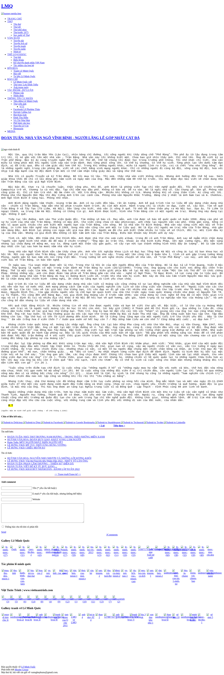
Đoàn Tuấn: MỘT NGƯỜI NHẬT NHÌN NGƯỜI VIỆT (35, 442)
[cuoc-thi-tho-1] (202, 622)
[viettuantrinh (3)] (8, 601)
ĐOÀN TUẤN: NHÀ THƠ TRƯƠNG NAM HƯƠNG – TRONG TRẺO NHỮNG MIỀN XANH (56, 436)
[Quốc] (14, 549)
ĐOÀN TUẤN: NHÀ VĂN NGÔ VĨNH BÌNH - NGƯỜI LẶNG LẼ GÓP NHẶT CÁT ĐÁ (70, 138)
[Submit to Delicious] (12, 422)
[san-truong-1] (150, 576)
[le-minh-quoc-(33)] (133, 555)
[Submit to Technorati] (132, 422)
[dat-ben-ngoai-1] (74, 576)
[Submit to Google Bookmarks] (79, 422)
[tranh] (133, 614)
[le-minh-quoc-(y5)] (99, 555)
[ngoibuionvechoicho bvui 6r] (165, 619)
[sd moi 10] (176, 617)
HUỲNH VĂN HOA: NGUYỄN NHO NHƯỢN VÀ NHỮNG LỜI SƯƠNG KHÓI (49, 458)
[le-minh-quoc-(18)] (193, 555)
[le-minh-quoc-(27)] (5, 555)
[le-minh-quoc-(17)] (65, 555)
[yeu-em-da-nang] (210, 576)
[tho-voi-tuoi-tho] (108, 576)
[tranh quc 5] (56, 617)
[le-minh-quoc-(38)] (176, 555)
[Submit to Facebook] (52, 422)
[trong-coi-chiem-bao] (193, 581)
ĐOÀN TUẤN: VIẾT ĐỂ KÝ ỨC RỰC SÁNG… (32, 466)
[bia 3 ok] (142, 617)
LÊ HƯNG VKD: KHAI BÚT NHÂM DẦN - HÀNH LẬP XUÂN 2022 (43, 469)
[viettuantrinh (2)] (119, 601)
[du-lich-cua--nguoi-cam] (133, 581)
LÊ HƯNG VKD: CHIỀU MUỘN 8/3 (26, 447)
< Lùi (102, 425)
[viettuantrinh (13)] (102, 601)
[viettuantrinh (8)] (42, 601)
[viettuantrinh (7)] (110, 601)
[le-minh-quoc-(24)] (56, 555)
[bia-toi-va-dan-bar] (31, 576)
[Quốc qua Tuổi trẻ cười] (150, 557)
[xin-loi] (91, 573)
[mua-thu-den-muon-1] (5, 578)
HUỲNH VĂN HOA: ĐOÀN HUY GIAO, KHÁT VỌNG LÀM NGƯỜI (44, 439)
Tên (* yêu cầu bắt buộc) (44, 488)
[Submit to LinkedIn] (174, 422)
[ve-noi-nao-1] (125, 576)
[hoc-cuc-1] (65, 573)
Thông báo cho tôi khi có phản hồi (21, 526)
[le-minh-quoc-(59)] (74, 555)
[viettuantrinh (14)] (33, 601)
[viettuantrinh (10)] (84, 601)
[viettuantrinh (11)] (93, 601)
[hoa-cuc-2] (39, 573)
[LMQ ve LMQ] (74, 622)
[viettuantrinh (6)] (25, 601)
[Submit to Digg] (32, 422)
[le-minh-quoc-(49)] (82, 555)
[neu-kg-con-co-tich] (142, 576)
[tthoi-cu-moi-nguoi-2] (116, 576)
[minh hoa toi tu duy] (193, 620)
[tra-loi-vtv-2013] (91, 552)
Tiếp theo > (119, 425)
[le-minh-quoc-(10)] (125, 555)
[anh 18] (39, 617)
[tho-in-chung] (184, 576)
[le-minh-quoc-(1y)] (116, 555)
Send (3, 532)
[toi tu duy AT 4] (91, 620)
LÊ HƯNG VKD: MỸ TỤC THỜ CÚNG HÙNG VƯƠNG (36, 445)
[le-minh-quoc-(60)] (167, 555)
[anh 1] (116, 617)
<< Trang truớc (62, 474)
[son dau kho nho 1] (150, 622)
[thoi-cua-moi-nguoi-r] (82, 578)
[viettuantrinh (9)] (59, 601)
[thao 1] (167, 617)
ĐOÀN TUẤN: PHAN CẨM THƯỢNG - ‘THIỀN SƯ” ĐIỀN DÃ (40, 463)
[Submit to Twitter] (154, 422)
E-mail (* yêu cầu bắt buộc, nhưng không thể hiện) (57, 493)
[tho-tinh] (14, 573)
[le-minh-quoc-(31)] (22, 555)
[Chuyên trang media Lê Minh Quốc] (11, 13)
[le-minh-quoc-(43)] (39, 555)
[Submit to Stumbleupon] (108, 422)
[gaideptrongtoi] (171, 573)
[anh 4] (82, 617)
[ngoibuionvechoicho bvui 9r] (54, 619)
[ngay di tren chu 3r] (5, 620)
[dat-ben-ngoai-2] (159, 576)
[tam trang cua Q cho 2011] (65, 625)
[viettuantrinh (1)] (76, 601)
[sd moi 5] (210, 617)
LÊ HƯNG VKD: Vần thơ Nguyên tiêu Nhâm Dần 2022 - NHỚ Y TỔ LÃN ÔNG (47, 461)
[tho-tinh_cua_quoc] (60, 573)
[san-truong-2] (99, 576)
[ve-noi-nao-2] (48, 576)
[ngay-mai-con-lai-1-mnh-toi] (176, 584)
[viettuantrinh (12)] (67, 601)
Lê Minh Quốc (28, 667)
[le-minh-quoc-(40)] (202, 555)
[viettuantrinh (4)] (50, 601)
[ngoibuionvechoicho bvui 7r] (131, 619)
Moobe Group (21, 669)
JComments (112, 534)
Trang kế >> (75, 474)
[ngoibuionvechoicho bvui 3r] (37, 619)
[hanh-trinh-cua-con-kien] (22, 584)
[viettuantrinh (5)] (16, 601)
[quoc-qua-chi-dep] (210, 555)
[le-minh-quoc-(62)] (108, 555)
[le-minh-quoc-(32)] (184, 555)
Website (36, 499)
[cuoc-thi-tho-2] (31, 555)
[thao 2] (99, 617)
